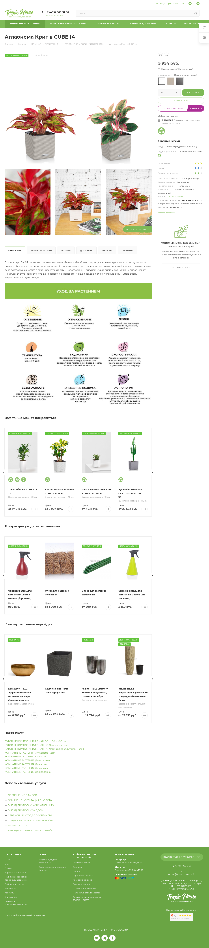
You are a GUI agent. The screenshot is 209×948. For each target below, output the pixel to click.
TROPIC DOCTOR (18, 825)
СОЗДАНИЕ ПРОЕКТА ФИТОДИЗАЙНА (31, 820)
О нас (7, 859)
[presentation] (4, 472)
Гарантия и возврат (83, 875)
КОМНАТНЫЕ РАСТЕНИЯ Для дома (26, 764)
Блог (7, 864)
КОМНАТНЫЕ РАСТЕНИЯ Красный (25, 756)
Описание (14, 250)
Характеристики (41, 250)
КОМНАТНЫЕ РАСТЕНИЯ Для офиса (26, 768)
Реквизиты (10, 888)
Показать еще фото (137, 229)
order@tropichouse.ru (168, 3)
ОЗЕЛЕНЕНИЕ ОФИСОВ (22, 795)
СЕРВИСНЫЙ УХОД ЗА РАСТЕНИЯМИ (30, 815)
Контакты (9, 892)
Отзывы (107, 250)
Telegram (104, 938)
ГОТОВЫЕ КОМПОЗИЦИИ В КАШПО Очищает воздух (37, 745)
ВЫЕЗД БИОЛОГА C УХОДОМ (25, 810)
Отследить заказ (81, 862)
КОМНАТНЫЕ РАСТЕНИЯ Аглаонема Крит (30, 752)
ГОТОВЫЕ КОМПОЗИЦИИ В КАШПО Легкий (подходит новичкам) (44, 748)
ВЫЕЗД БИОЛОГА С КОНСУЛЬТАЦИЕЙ (31, 805)
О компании (13, 854)
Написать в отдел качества (87, 892)
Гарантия (127, 250)
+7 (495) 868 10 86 (57, 12)
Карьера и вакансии (15, 872)
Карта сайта (11, 897)
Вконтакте (96, 938)
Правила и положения (84, 888)
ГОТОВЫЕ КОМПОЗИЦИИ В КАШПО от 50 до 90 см (35, 741)
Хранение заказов (82, 880)
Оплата (66, 250)
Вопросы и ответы (82, 884)
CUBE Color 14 (176, 196)
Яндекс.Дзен (112, 938)
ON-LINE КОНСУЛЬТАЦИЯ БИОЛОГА (30, 800)
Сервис (43, 854)
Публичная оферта (14, 884)
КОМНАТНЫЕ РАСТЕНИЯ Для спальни (27, 760)
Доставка (86, 250)
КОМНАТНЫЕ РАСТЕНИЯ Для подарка (28, 771)
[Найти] (196, 13)
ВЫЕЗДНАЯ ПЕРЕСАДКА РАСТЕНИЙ (30, 830)
